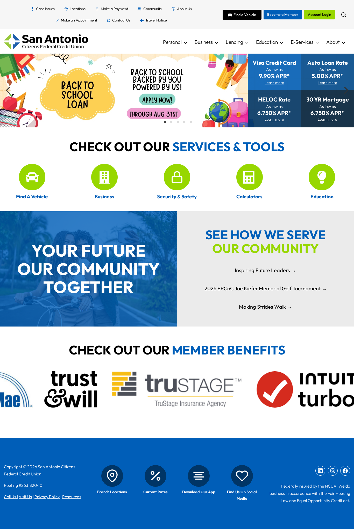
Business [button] (204, 42)
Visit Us (25, 496)
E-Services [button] (302, 42)
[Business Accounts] (104, 177)
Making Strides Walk (262, 306)
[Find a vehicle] (32, 177)
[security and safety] (177, 177)
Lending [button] (234, 42)
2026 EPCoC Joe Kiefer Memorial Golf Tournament (262, 288)
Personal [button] (172, 42)
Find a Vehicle (244, 14)
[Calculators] (249, 177)
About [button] (333, 42)
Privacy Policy (47, 496)
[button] (343, 14)
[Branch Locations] (112, 476)
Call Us (10, 496)
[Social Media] (242, 476)
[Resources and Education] (322, 177)
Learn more (274, 82)
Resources (71, 496)
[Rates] (155, 476)
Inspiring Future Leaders (262, 270)
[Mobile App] (199, 476)
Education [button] (267, 42)
